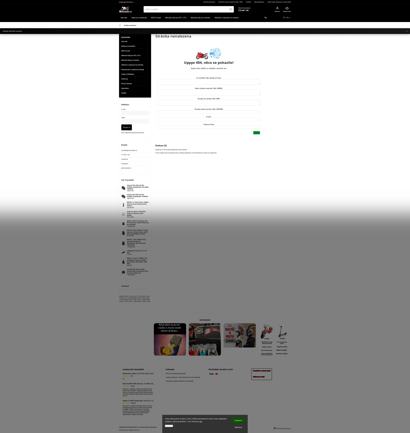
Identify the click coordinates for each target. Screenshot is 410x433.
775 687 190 (125, 155)
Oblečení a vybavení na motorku (132, 65)
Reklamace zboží (258, 377)
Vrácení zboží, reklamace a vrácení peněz (279, 2)
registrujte (213, 153)
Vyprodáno (125, 88)
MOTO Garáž (125, 51)
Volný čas (124, 79)
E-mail (208, 117)
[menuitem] (124, 17)
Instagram (124, 163)
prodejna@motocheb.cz (129, 150)
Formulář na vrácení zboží (261, 371)
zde (200, 422)
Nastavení (169, 426)
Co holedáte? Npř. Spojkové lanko (208, 78)
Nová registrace (126, 133)
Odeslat (256, 133)
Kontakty (248, 2)
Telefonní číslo (208, 124)
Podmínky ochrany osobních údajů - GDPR (230, 2)
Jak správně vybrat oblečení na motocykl (179, 381)
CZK (287, 17)
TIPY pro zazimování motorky (176, 373)
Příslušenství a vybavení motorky (132, 69)
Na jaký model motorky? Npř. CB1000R (209, 109)
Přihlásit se (126, 127)
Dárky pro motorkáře (128, 46)
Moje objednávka (259, 2)
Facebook (124, 159)
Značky (123, 93)
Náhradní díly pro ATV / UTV (131, 55)
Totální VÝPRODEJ (127, 74)
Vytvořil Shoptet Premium (283, 428)
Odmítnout (238, 427)
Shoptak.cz (136, 430)
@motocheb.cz (126, 168)
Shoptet (126, 430)
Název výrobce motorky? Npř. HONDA (208, 88)
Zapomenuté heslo (138, 133)
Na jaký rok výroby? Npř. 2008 (209, 99)
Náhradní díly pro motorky (130, 60)
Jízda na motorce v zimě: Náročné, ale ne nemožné (183, 377)
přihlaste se (200, 153)
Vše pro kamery (126, 83)
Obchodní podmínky (209, 2)
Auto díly (124, 41)
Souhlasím (238, 420)
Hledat (230, 9)
